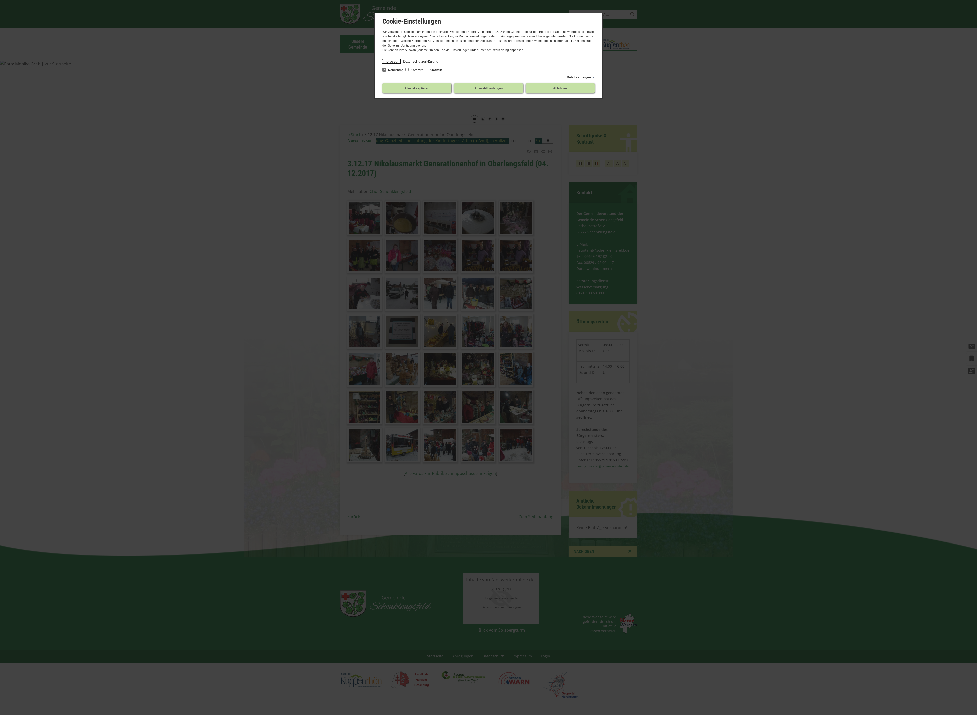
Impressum (391, 61)
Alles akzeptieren (416, 88)
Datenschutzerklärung (420, 61)
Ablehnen (560, 88)
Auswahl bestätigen (488, 88)
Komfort (416, 70)
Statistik (435, 70)
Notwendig (395, 70)
